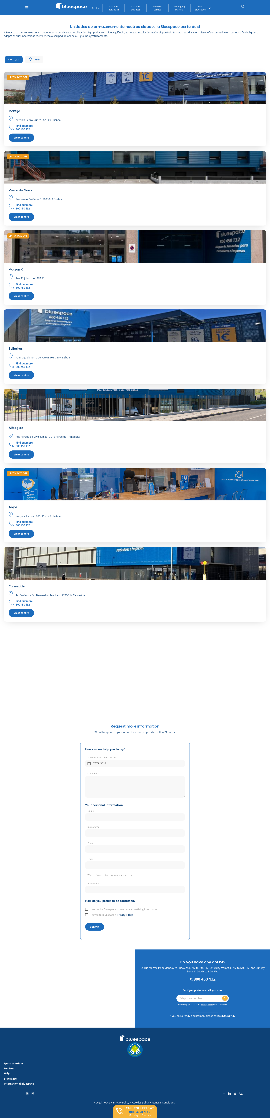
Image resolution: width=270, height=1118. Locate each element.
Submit (94, 927)
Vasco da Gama (21, 190)
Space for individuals (113, 8)
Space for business (135, 8)
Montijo (14, 111)
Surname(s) (93, 826)
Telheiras (15, 348)
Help (7, 1073)
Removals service (158, 8)
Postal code (93, 883)
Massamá (16, 269)
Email (90, 858)
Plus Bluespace (200, 8)
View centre (21, 137)
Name (91, 810)
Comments (93, 773)
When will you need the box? (103, 757)
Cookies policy (140, 1102)
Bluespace (10, 1078)
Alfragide (16, 428)
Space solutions (13, 1063)
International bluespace (19, 1083)
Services (9, 1068)
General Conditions (163, 1102)
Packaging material (179, 8)
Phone (91, 843)
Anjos (13, 507)
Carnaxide (17, 586)
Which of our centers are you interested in (110, 875)
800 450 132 (203, 979)
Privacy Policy (125, 915)
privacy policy (207, 1004)
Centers (96, 8)
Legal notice (103, 1102)
